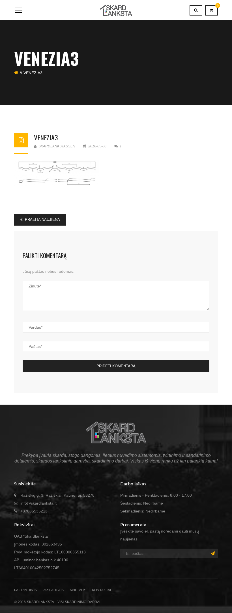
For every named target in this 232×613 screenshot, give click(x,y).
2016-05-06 (97, 146)
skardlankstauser (56, 146)
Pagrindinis (25, 590)
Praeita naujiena (42, 219)
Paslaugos (53, 590)
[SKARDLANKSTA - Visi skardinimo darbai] (116, 10)
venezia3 (46, 137)
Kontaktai (101, 590)
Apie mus (78, 590)
